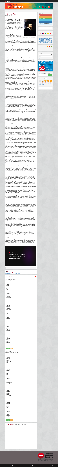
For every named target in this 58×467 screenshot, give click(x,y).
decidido (8, 415)
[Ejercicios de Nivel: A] (47, 46)
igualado (8, 331)
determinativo (9, 384)
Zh (50, 33)
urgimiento (9, 404)
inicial (8, 302)
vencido (8, 330)
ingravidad (8, 358)
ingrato (8, 289)
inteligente (8, 343)
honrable (8, 411)
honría (8, 410)
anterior (8, 304)
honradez (8, 408)
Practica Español (42, 18)
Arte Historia (9, 10)
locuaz (8, 362)
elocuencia (9, 361)
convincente (9, 309)
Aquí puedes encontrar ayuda (43, 49)
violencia (8, 370)
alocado (8, 316)
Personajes (13, 10)
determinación (9, 382)
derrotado (8, 329)
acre (8, 284)
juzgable (8, 390)
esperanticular (9, 396)
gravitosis (8, 354)
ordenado (8, 318)
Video (41, 15)
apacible (8, 293)
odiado (8, 346)
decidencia (9, 416)
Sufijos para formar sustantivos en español (14, 273)
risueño (8, 338)
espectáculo (9, 395)
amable (8, 285)
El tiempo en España (41, 84)
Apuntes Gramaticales (43, 16)
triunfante (8, 378)
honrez (8, 407)
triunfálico (8, 375)
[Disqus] (20, 436)
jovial (8, 337)
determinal (8, 381)
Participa (41, 20)
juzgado (8, 391)
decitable (8, 414)
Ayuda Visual (42, 21)
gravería (8, 357)
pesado (8, 290)
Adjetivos (6, 273)
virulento (8, 369)
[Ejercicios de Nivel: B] (49, 46)
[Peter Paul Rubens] (29, 27)
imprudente (9, 319)
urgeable (8, 402)
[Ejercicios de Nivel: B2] (35, 276)
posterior (8, 306)
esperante (8, 398)
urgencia (8, 403)
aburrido (8, 339)
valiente (8, 322)
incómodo (8, 292)
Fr (43, 33)
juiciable (8, 387)
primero (8, 305)
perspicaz (8, 342)
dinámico (8, 296)
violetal (8, 371)
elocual (8, 363)
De (48, 33)
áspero (8, 286)
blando (8, 325)
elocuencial (9, 365)
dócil (8, 323)
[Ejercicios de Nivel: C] (51, 46)
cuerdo (8, 317)
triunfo (8, 374)
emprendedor (9, 335)
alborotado (9, 297)
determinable (9, 383)
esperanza (8, 394)
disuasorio (8, 310)
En (40, 33)
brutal (8, 326)
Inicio (6, 10)
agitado (8, 298)
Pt (45, 33)
